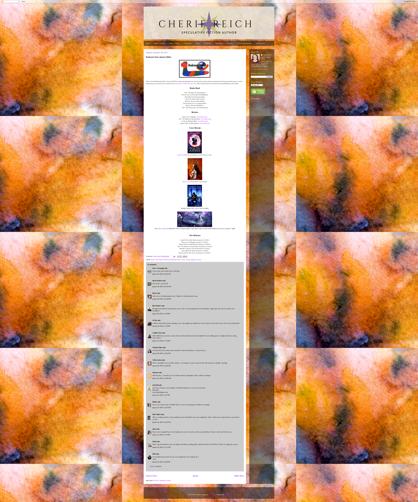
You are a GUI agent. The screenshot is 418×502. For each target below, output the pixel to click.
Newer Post (151, 476)
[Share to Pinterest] (186, 256)
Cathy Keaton (157, 360)
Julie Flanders (156, 306)
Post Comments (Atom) (163, 480)
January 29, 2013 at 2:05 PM (161, 407)
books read (154, 259)
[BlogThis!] (180, 256)
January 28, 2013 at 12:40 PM (161, 299)
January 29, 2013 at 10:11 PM (161, 462)
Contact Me (260, 43)
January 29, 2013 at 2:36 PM (161, 422)
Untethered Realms (244, 43)
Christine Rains (157, 347)
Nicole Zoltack (157, 281)
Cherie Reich (267, 55)
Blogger (227, 494)
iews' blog (193, 83)
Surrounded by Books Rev (182, 83)
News (197, 43)
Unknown (155, 372)
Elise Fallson (156, 414)
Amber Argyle (161, 228)
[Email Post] (174, 256)
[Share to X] (182, 256)
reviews (198, 259)
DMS (154, 454)
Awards (230, 43)
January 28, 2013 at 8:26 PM (161, 366)
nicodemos (212, 494)
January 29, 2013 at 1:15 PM (161, 395)
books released (164, 259)
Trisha (154, 441)
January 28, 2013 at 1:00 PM (161, 314)
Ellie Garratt (195, 208)
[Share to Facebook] (184, 256)
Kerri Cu (185, 182)
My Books (207, 43)
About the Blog (159, 43)
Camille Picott (157, 333)
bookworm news (175, 259)
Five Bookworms (206, 119)
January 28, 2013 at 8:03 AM (161, 274)
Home (148, 43)
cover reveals (185, 259)
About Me (187, 43)
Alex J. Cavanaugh (158, 268)
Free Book (218, 43)
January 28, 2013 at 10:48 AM (161, 286)
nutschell (155, 385)
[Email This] (178, 256)
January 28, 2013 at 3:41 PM (161, 341)
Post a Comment (155, 466)
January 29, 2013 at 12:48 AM (161, 378)
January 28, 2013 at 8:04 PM (161, 353)
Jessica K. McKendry (183, 155)
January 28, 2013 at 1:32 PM (161, 326)
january (193, 259)
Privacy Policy (175, 43)
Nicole (154, 293)
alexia (154, 429)
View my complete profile (259, 69)
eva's (189, 182)
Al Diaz (154, 320)
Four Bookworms (202, 117)
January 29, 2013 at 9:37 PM (161, 447)
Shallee (154, 402)
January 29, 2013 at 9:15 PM (161, 435)
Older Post (239, 476)
